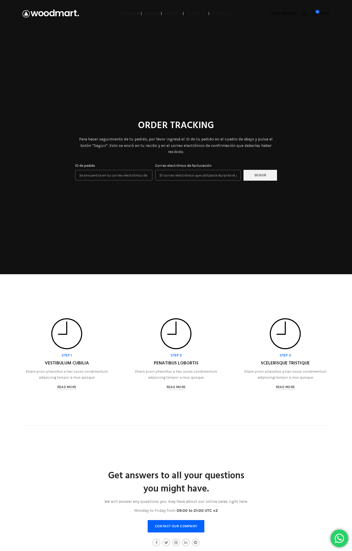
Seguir (260, 175)
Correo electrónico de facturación (183, 165)
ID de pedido (85, 165)
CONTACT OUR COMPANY (176, 526)
